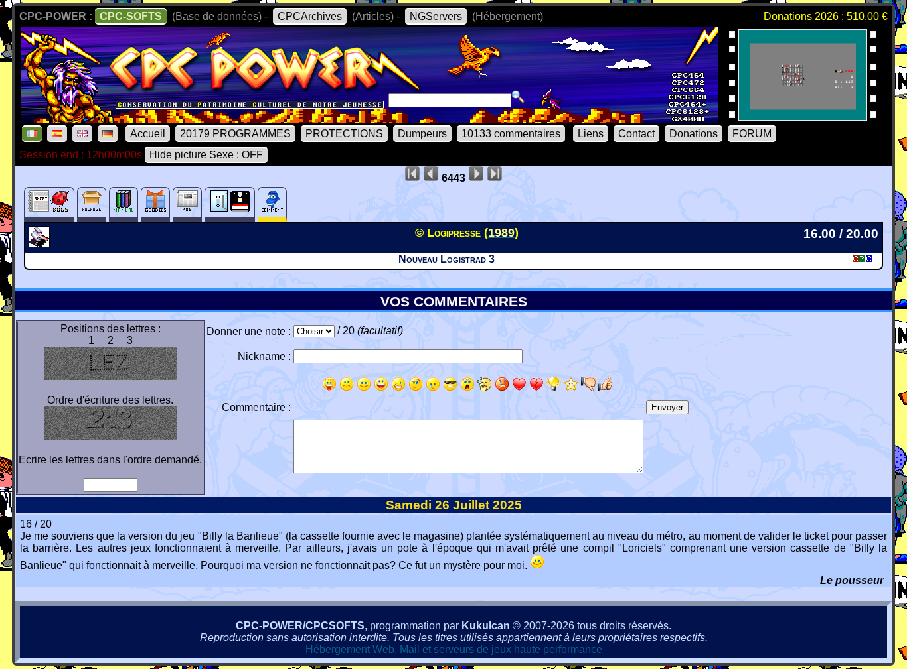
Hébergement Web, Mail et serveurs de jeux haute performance (453, 649)
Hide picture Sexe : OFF (206, 154)
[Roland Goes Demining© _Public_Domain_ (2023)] (802, 116)
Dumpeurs (422, 133)
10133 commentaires (510, 133)
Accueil (147, 133)
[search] (518, 96)
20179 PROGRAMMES (235, 133)
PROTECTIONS (344, 133)
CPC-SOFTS (131, 16)
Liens (591, 133)
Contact (636, 133)
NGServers (436, 16)
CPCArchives (310, 16)
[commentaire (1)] (272, 204)
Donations (693, 133)
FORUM (752, 133)
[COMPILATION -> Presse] (41, 243)
